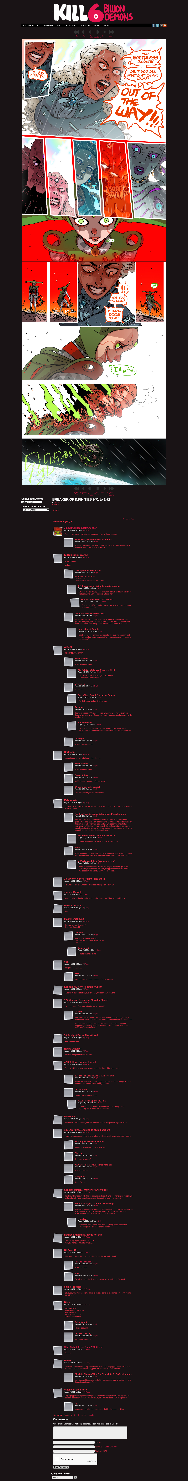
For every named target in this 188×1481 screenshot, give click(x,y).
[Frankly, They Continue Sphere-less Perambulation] (68, 817)
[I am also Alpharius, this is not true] (58, 1238)
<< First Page (76, 493)
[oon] (58, 965)
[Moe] (68, 1277)
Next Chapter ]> (97, 36)
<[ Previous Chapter (90, 494)
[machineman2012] (58, 922)
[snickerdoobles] (58, 1290)
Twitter (158, 25)
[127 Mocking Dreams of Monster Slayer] (58, 1003)
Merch (107, 25)
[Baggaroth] (68, 1180)
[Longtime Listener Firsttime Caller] (58, 990)
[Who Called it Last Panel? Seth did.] (58, 1354)
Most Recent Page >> (111, 494)
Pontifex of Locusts (85, 1262)
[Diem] (58, 1305)
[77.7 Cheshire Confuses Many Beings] (68, 1168)
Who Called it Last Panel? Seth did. (83, 1347)
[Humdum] (72, 1222)
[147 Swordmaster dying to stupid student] (72, 589)
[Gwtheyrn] (68, 742)
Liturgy (48, 25)
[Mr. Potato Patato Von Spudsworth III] (72, 673)
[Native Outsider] (58, 1052)
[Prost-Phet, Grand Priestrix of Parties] (68, 543)
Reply (87, 530)
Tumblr (154, 25)
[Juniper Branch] (58, 895)
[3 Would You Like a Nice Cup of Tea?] (72, 864)
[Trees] (68, 851)
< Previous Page (83, 493)
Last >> (111, 36)
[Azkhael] (68, 936)
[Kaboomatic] (58, 803)
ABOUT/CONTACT (32, 25)
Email (161, 25)
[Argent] (58, 650)
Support (85, 25)
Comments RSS (128, 519)
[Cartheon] (58, 755)
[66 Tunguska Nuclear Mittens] (68, 1145)
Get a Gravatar (110, 1447)
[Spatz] (68, 1407)
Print (97, 25)
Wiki (59, 25)
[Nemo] (58, 1364)
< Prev (84, 36)
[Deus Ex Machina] (58, 909)
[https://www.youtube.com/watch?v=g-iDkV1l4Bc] (94, 261)
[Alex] (68, 977)
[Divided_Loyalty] (68, 1337)
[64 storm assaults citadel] (68, 790)
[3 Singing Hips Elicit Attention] (58, 535)
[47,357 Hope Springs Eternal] (72, 1104)
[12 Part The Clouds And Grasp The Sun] (68, 1079)
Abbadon (58, 503)
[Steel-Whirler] (68, 662)
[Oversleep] (68, 687)
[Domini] (68, 1015)
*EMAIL (105, 1447)
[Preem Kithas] (68, 778)
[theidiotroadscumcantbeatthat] (68, 617)
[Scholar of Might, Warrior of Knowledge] (58, 1193)
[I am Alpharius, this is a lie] (68, 574)
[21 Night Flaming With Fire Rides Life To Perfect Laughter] (68, 1377)
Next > (104, 36)
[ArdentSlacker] (72, 726)
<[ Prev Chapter (90, 36)
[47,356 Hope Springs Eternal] (58, 1065)
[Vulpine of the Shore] (58, 1393)
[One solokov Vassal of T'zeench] (75, 603)
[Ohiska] (68, 1156)
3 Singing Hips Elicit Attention (80, 528)
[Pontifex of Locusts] (68, 1269)
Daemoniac (71, 25)
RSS (165, 25)
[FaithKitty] (58, 1120)
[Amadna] (68, 710)
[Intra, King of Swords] (72, 632)
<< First (76, 36)
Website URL (101, 1451)
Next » (92, 1415)
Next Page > (104, 493)
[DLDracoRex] (68, 1093)
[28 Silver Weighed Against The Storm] (58, 882)
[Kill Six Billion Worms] (58, 558)
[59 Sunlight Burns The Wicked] (58, 1038)
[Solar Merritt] (72, 951)
